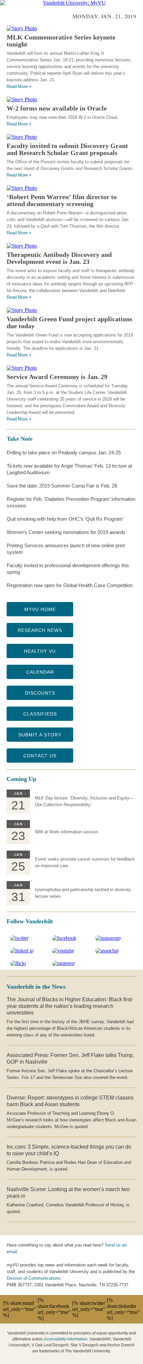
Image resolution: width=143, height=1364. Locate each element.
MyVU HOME (40, 609)
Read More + (19, 86)
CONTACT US (40, 755)
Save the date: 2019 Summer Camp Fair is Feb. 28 (62, 486)
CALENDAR (40, 672)
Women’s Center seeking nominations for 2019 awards (66, 532)
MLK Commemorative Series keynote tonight (61, 41)
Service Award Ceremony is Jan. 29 (57, 376)
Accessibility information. (66, 1339)
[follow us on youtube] (63, 950)
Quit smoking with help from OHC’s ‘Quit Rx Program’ (65, 519)
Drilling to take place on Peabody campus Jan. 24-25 (64, 452)
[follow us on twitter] (19, 938)
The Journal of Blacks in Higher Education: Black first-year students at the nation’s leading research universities (70, 1006)
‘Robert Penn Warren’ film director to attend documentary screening (62, 200)
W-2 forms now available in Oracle (57, 108)
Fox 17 (28, 1077)
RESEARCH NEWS (40, 630)
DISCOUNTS (40, 693)
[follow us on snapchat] (107, 950)
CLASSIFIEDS (40, 714)
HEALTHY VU (40, 651)
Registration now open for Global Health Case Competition (70, 585)
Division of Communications (34, 1278)
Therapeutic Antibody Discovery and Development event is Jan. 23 (59, 258)
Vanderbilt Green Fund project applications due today (69, 322)
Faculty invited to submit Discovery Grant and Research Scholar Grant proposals (67, 149)
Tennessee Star (67, 1077)
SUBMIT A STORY (40, 734)
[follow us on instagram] (108, 938)
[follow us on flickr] (18, 963)
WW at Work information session (66, 831)
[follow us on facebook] (64, 938)
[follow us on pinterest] (63, 963)
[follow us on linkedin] (22, 950)
